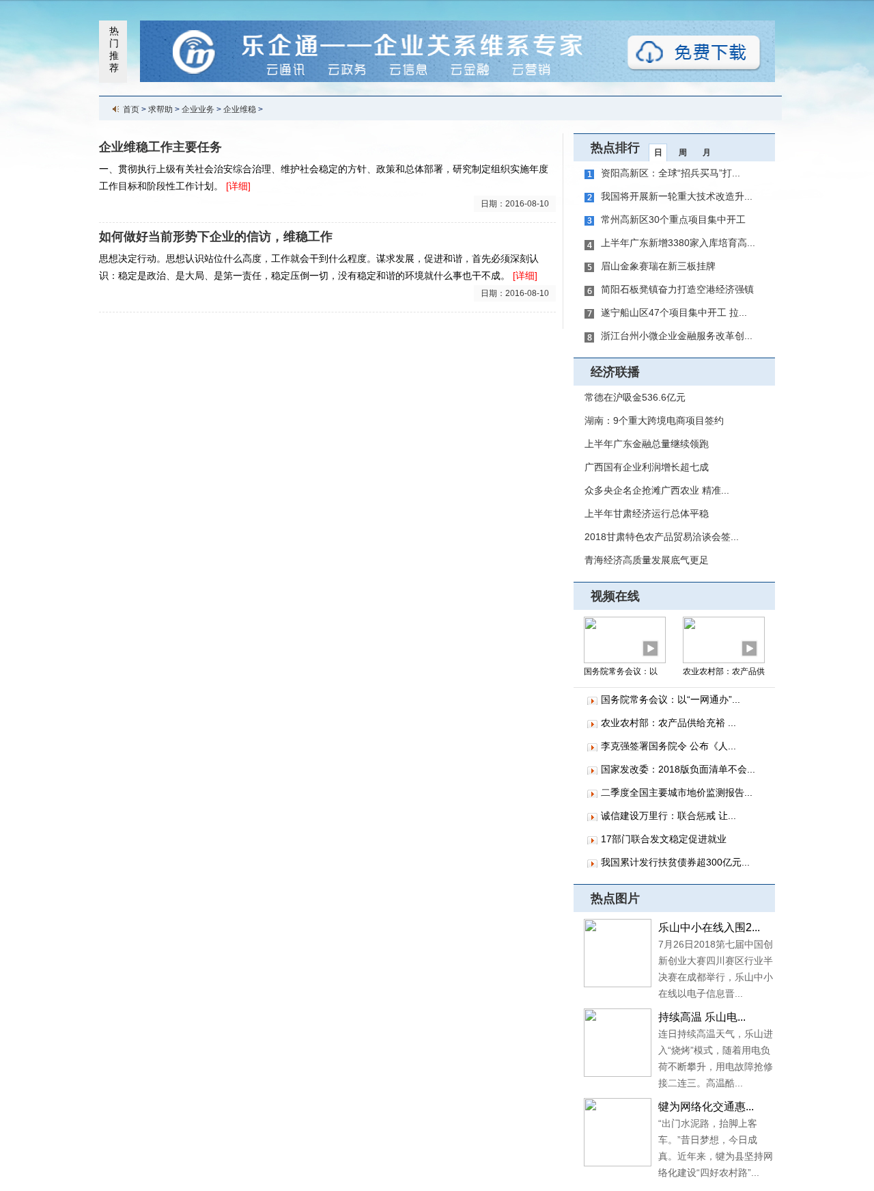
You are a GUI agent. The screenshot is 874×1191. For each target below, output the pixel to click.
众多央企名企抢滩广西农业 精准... (656, 490)
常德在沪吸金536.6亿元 (635, 397)
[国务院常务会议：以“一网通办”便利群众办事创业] (625, 639)
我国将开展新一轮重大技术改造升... (676, 196)
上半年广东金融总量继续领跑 (646, 443)
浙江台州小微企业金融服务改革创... (676, 335)
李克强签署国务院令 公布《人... (668, 745)
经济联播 (615, 372)
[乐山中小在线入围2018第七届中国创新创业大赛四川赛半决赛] (617, 952)
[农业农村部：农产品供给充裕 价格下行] (724, 639)
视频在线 (615, 596)
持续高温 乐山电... (702, 1017)
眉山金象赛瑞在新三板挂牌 (658, 265)
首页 (131, 109)
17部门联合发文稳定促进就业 (664, 838)
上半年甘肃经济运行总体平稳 (646, 513)
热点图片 (615, 898)
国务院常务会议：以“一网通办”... (670, 699)
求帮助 (160, 109)
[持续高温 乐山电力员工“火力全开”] (617, 1041)
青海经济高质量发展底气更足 (646, 559)
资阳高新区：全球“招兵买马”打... (670, 173)
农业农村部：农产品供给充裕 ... (668, 722)
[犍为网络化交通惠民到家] (617, 1131)
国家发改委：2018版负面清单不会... (678, 769)
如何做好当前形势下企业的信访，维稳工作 (216, 236)
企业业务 (198, 109)
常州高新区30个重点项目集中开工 (673, 219)
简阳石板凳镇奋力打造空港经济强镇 (677, 289)
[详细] (238, 185)
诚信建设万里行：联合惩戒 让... (668, 815)
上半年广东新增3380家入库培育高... (678, 242)
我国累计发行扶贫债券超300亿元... (675, 862)
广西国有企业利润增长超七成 (646, 466)
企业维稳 (239, 109)
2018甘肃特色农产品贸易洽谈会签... (661, 536)
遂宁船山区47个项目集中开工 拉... (674, 312)
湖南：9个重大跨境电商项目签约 (654, 420)
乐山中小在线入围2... (709, 927)
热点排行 (615, 148)
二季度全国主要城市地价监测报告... (676, 792)
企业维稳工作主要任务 (160, 147)
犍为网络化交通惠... (706, 1106)
